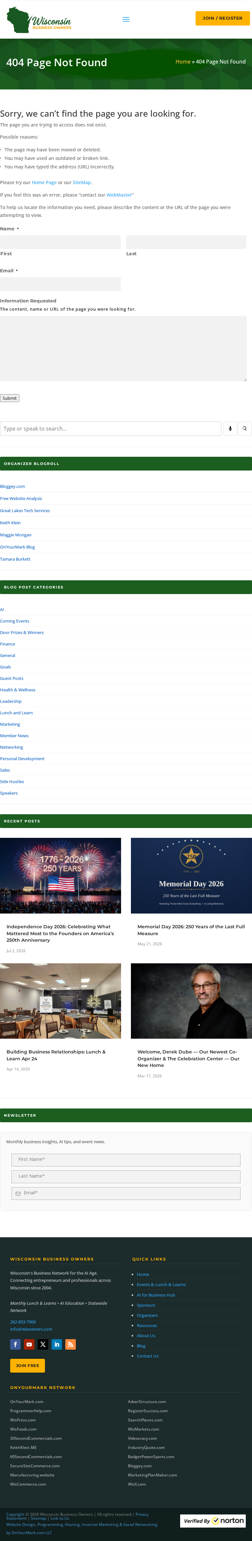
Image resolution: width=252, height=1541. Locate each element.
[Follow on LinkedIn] (57, 1344)
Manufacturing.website (32, 1475)
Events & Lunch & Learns (161, 1284)
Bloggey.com (12, 486)
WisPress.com (23, 1420)
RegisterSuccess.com (148, 1411)
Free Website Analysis (21, 498)
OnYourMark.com (26, 1401)
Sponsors (146, 1305)
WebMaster (119, 195)
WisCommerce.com (28, 1484)
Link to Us (60, 1518)
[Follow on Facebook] (15, 1344)
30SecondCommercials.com (36, 1438)
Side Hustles (12, 781)
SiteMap (82, 182)
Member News (14, 736)
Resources (147, 1325)
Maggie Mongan (16, 535)
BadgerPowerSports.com (151, 1456)
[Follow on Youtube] (29, 1344)
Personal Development (22, 758)
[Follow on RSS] (70, 1344)
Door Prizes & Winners (22, 632)
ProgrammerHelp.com (30, 1411)
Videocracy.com (142, 1438)
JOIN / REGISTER (223, 18)
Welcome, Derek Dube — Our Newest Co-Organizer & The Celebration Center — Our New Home (188, 1058)
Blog (141, 1346)
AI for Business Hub (156, 1295)
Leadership (11, 701)
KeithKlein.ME (23, 1447)
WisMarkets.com (143, 1429)
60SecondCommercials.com (36, 1456)
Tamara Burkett (15, 559)
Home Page (44, 182)
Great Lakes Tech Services (25, 510)
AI (2, 609)
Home (183, 61)
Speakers (9, 793)
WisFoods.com (23, 1429)
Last (131, 254)
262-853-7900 (23, 1322)
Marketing (10, 724)
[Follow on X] (43, 1344)
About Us (146, 1336)
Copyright (15, 1514)
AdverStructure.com (147, 1401)
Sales (5, 770)
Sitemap (38, 1518)
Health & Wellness (17, 690)
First (6, 254)
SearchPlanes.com (145, 1420)
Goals (5, 667)
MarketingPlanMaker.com (152, 1475)
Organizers (147, 1315)
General (7, 655)
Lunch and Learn (16, 713)
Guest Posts (11, 678)
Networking (11, 747)
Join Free (27, 1365)
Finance (7, 644)
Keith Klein (10, 523)
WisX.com (137, 1484)
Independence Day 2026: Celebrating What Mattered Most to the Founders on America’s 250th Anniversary (60, 933)
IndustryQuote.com (146, 1447)
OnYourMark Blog (17, 547)
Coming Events (14, 621)
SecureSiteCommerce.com (35, 1466)
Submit (10, 398)
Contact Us (147, 1356)
